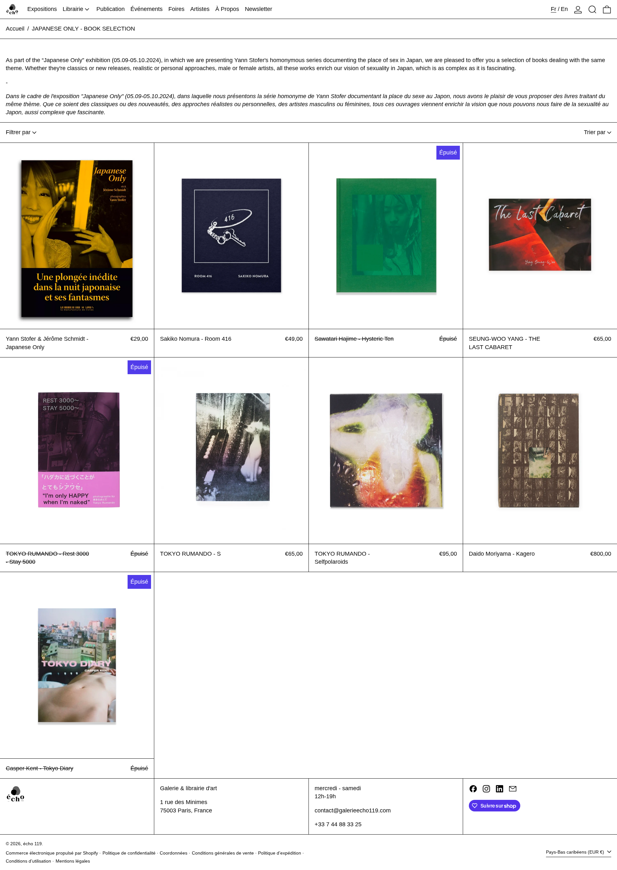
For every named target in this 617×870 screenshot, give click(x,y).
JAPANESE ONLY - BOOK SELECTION (83, 28)
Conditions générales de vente (223, 853)
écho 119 (32, 843)
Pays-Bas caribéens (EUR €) (575, 852)
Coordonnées (173, 853)
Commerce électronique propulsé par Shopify (52, 853)
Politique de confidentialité (129, 853)
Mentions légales (73, 861)
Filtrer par (18, 132)
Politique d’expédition (279, 853)
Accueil (15, 28)
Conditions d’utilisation (28, 861)
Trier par (594, 132)
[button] (592, 9)
